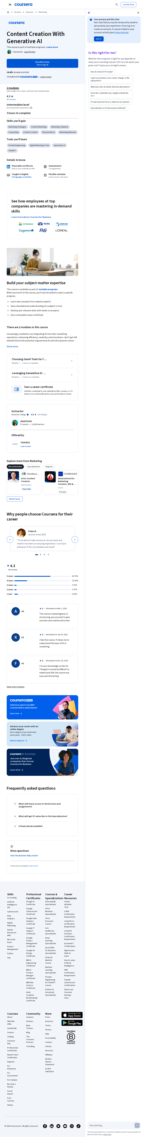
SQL (9, 957)
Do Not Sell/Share (49, 1070)
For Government (12, 1074)
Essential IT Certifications (70, 945)
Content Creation (30, 132)
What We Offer (11, 1023)
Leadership (12, 1028)
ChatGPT (12, 150)
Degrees (11, 1061)
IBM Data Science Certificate (30, 985)
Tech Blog (30, 1046)
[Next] (75, 539)
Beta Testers (29, 1027)
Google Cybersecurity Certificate (32, 911)
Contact (48, 1042)
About (9, 1017)
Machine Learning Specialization (51, 970)
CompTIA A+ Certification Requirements (70, 924)
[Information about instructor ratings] (28, 415)
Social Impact (10, 1092)
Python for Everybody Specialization (51, 992)
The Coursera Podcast (30, 1039)
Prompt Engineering (17, 145)
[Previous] (10, 539)
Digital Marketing (11, 924)
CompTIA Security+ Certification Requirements (70, 935)
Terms (48, 1025)
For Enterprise (11, 1067)
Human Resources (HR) (11, 932)
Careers (10, 1032)
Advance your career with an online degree (24, 728)
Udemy (10, 1105)
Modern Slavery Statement (49, 1062)
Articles (48, 1046)
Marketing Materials (67, 132)
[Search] (116, 4)
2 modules (13, 88)
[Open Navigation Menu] (10, 4)
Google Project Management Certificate (31, 942)
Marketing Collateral (59, 127)
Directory (49, 1050)
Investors (49, 1021)
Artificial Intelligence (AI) (12, 905)
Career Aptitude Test (68, 904)
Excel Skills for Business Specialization (51, 950)
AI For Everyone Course (49, 921)
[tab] (15, 466)
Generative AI (59, 145)
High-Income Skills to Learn (69, 953)
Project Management (12, 948)
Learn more (45, 76)
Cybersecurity (13, 911)
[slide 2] (40, 554)
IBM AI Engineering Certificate (31, 963)
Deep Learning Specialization (51, 941)
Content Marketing (39, 127)
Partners (29, 1021)
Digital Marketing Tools (39, 145)
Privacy (48, 1029)
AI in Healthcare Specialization (51, 931)
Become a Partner (11, 1085)
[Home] (8, 12)
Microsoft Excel (11, 941)
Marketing (43, 12)
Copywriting (14, 132)
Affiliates (49, 1054)
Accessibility (50, 1038)
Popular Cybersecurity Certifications (70, 982)
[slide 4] (48, 554)
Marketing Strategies (17, 127)
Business (30, 12)
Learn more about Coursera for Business (31, 217)
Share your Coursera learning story (68, 993)
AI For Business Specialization (51, 911)
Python (10, 953)
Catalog (10, 1036)
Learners (30, 1017)
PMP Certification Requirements (70, 973)
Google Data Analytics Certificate (31, 921)
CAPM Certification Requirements (70, 914)
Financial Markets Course (48, 960)
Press (47, 1017)
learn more (33, 866)
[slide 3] (44, 554)
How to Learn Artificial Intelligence (69, 963)
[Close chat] (138, 12)
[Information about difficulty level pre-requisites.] (31, 107)
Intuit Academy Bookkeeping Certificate (31, 996)
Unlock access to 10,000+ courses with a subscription (23, 706)
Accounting (12, 897)
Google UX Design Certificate (30, 953)
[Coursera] (23, 4)
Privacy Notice (121, 32)
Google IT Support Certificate (30, 931)
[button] (26, 446)
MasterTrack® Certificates (13, 1056)
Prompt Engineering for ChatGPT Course (50, 981)
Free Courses (10, 1099)
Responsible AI (48, 132)
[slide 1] (36, 554)
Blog (28, 1032)
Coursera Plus (11, 1042)
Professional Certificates (12, 1049)
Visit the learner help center (24, 855)
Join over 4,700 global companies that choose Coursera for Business (22, 761)
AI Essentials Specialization (51, 903)
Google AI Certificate (30, 903)
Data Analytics (11, 917)
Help (47, 1034)
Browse (18, 12)
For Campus (12, 1080)
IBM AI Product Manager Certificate (30, 974)
